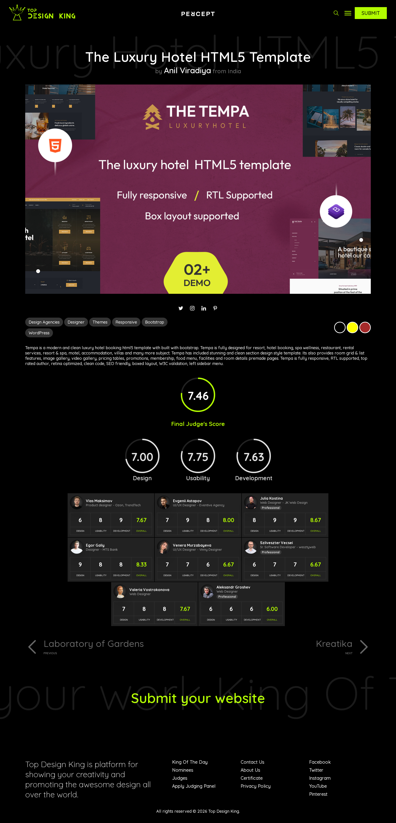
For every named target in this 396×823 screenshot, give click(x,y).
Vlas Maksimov (99, 501)
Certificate (252, 778)
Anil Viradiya (187, 70)
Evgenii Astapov (187, 501)
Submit (371, 13)
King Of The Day (190, 762)
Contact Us (252, 762)
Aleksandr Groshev (233, 587)
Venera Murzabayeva (192, 545)
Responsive (126, 322)
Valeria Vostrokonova (149, 589)
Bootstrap (154, 322)
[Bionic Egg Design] (198, 13)
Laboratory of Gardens (94, 646)
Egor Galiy (95, 545)
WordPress (39, 332)
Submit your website (198, 697)
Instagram (320, 778)
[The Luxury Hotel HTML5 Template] (198, 292)
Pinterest (318, 794)
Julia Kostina (271, 498)
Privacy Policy (256, 786)
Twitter (316, 770)
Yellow (352, 327)
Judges (179, 778)
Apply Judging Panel (193, 786)
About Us (250, 770)
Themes (100, 322)
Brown (365, 327)
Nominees (182, 770)
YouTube (318, 786)
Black (340, 327)
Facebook (320, 762)
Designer (76, 322)
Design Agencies (44, 322)
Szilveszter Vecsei (276, 542)
